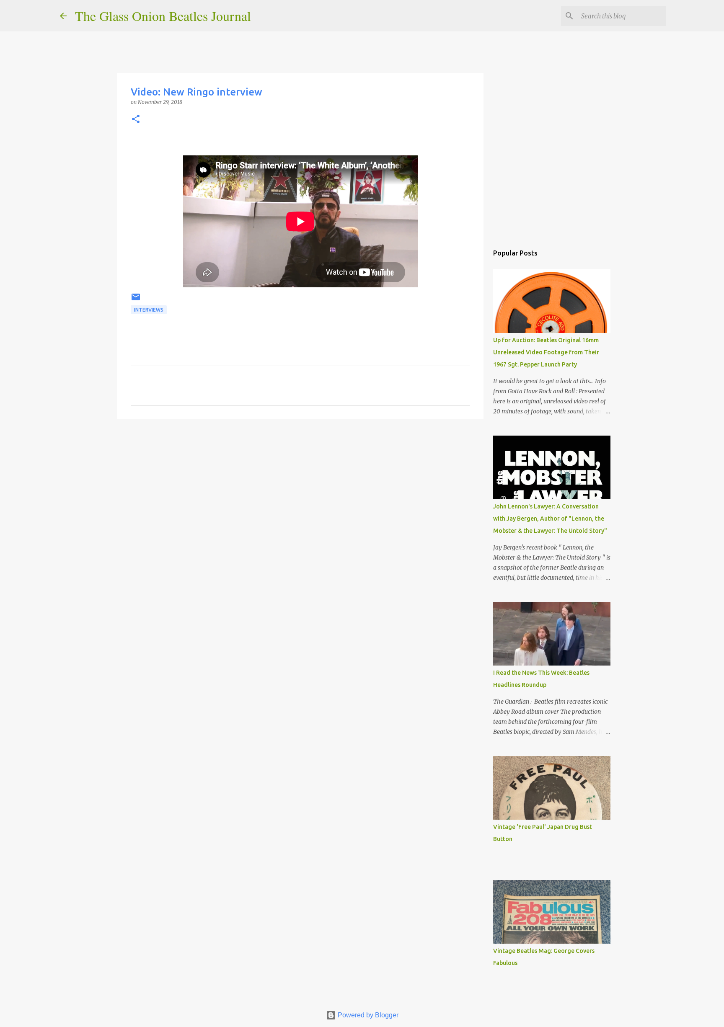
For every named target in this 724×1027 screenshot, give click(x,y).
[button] (136, 119)
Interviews (148, 309)
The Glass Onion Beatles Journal (163, 16)
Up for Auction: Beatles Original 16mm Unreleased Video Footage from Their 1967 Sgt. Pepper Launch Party (546, 352)
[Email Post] (136, 300)
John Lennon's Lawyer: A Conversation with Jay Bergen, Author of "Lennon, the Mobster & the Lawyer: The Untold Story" (550, 518)
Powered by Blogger (367, 1015)
